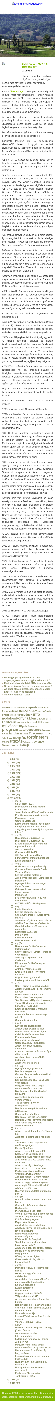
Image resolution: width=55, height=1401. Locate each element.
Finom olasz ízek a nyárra (28, 997)
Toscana (35, 733)
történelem (37, 737)
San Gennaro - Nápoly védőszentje (33, 1000)
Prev (2, 34)
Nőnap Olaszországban (27, 1256)
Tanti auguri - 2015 (25, 1376)
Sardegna (46, 730)
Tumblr (9, 661)
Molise (47, 722)
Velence (38, 741)
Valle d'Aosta (28, 742)
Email (3, 661)
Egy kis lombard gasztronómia (31, 815)
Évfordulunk (21, 1290)
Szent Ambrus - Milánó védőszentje (34, 812)
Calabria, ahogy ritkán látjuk (30, 1043)
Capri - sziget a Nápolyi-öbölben (32, 986)
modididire (38, 722)
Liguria (48, 719)
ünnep (24, 745)
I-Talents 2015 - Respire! (28, 1239)
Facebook (15, 661)
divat (40, 708)
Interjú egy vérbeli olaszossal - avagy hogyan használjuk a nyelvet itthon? (34, 829)
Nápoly (23, 726)
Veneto (6, 745)
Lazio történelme (24, 937)
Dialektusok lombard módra (30, 806)
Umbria (5, 742)
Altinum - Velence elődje (28, 969)
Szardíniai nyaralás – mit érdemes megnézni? (28, 686)
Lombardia (9, 722)
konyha (22, 718)
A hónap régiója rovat (26, 1188)
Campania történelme (26, 1020)
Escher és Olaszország (27, 1373)
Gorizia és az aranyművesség (31, 866)
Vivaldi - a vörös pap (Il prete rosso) (34, 1214)
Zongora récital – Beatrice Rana (32, 1177)
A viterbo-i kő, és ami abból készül (33, 920)
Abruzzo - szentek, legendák (30, 1151)
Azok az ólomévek (25, 849)
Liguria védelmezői (25, 846)
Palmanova (21, 895)
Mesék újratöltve (24, 1148)
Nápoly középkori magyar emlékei (33, 1305)
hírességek (24, 714)
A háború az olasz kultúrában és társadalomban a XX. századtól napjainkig (32, 926)
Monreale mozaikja (25, 1313)
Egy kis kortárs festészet (28, 875)
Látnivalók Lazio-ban (26, 932)
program (10, 729)
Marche (20, 722)
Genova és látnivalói (26, 852)
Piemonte (32, 726)
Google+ (12, 661)
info (36, 714)
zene (15, 745)
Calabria (20, 708)
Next (53, 34)
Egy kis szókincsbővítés (28, 1026)
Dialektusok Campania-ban (29, 994)
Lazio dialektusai (24, 909)
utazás (16, 741)
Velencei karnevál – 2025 (17, 694)
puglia (22, 730)
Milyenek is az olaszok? (27, 1040)
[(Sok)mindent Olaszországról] (27, 4)
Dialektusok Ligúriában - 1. (29, 841)
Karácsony (21, 809)
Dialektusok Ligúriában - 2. (29, 838)
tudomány (19, 737)
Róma (38, 730)
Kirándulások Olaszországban (31, 843)
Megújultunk (21, 1253)
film (14, 711)
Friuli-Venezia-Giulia (39, 711)
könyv (33, 718)
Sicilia (5, 733)
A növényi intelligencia (27, 1063)
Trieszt (9, 738)
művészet (10, 726)
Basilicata (12, 708)
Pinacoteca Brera (24, 818)
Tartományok (18, 91)
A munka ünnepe (24, 1125)
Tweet (6, 661)
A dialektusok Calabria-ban (29, 1029)
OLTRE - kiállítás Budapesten (30, 903)
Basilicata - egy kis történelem (31, 1117)
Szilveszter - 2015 (24, 804)
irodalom (9, 718)
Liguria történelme (25, 861)
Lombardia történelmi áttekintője (32, 824)
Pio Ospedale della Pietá (28, 1211)
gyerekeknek (9, 715)
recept (30, 729)
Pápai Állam (21, 935)
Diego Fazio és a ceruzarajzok (31, 1179)
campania (30, 707)
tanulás (14, 733)
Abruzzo (5, 708)
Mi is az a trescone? (25, 940)
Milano (28, 722)
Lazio (42, 718)
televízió (24, 734)
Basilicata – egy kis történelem (35, 65)
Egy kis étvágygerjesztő (28, 912)
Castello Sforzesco (25, 821)
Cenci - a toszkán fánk (27, 1114)
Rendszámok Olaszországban (31, 1031)
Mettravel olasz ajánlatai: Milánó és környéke (28, 683)
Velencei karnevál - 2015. (28, 1322)
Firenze (22, 711)
